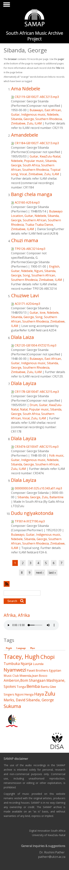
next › (40, 573)
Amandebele (24, 135)
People (10, 648)
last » (52, 573)
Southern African (34, 220)
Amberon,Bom (16, 680)
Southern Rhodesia (48, 119)
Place (32, 648)
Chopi (47, 656)
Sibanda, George (22, 119)
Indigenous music (33, 114)
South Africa (31, 165)
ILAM (38, 123)
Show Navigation (6, 5)
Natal (24, 409)
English (54, 266)
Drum (34, 405)
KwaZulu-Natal (50, 156)
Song (26, 275)
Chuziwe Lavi (25, 295)
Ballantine (56, 497)
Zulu (30, 123)
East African (53, 110)
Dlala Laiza (22, 337)
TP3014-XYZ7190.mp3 (30, 521)
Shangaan (37, 680)
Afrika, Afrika (17, 615)
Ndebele (53, 114)
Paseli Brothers (37, 670)
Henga (28, 694)
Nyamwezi (15, 670)
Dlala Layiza (23, 383)
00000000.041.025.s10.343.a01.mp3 (38, 488)
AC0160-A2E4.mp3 (27, 202)
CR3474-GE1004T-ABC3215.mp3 (37, 447)
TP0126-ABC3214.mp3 (30, 249)
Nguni (38, 271)
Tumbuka (12, 663)
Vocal (23, 174)
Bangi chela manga (31, 194)
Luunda (38, 664)
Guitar (15, 114)
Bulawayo (36, 110)
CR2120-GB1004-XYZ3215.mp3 (35, 345)
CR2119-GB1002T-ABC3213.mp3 (37, 97)
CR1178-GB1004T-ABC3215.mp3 (37, 392)
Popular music (34, 161)
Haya (39, 694)
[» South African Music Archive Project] (34, 18)
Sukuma (12, 706)
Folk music (56, 455)
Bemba (33, 686)
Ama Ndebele (25, 88)
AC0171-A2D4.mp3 (27, 304)
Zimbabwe (18, 123)
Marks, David (14, 699)
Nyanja (26, 663)
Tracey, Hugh (22, 657)
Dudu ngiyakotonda (32, 513)
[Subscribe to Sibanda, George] (34, 584)
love (42, 313)
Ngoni (19, 694)
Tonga (21, 687)
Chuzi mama (24, 240)
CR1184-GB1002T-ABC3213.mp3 (37, 143)
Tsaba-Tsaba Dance (39, 225)
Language (21, 648)
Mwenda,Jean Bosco (33, 676)
